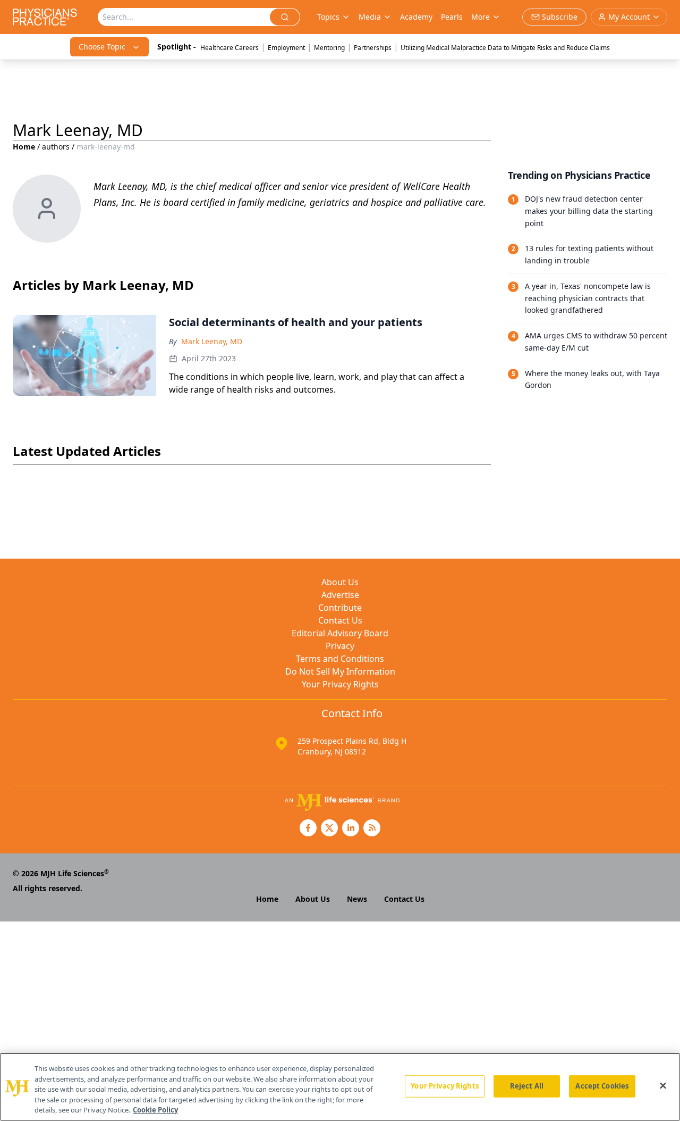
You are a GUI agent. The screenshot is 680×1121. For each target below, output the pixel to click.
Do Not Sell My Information (340, 671)
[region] (340, 1087)
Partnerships (373, 47)
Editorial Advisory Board (340, 633)
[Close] (663, 1086)
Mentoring (329, 47)
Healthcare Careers (229, 47)
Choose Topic (102, 46)
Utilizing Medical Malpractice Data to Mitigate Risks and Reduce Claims (505, 47)
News (357, 899)
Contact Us (340, 620)
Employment (286, 47)
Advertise (340, 595)
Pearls (452, 17)
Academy (416, 17)
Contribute (340, 607)
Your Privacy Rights (340, 684)
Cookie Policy (155, 1110)
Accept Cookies (601, 1086)
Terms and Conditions (340, 659)
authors (56, 147)
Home (24, 147)
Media (370, 17)
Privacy (340, 646)
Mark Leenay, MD (211, 341)
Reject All (526, 1086)
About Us (340, 582)
